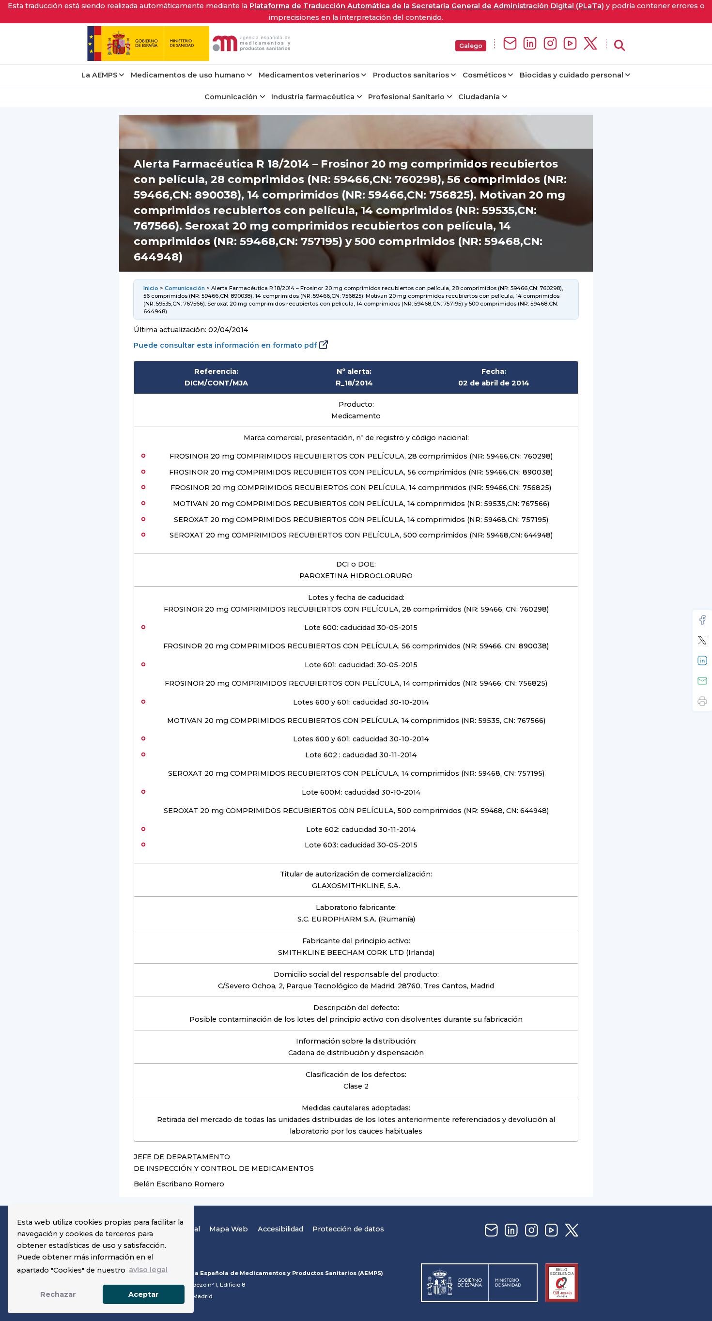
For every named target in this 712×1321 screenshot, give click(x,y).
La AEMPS (99, 75)
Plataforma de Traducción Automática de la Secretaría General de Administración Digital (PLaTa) (426, 5)
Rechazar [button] (58, 1294)
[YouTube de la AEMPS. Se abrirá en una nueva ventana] (570, 43)
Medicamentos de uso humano (188, 75)
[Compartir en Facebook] (702, 620)
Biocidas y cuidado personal (571, 75)
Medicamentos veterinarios (309, 75)
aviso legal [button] (148, 1269)
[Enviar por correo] (702, 681)
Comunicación (231, 96)
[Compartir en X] (702, 640)
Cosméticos (484, 75)
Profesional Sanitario (406, 96)
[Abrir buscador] (619, 45)
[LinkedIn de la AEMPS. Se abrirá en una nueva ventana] (530, 43)
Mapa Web (228, 1229)
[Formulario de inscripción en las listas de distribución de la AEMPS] (510, 43)
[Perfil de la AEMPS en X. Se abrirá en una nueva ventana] (590, 43)
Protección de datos (348, 1229)
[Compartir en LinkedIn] (702, 660)
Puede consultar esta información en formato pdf (225, 345)
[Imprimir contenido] (702, 701)
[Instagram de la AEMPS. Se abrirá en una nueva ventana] (550, 43)
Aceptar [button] (143, 1294)
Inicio (150, 288)
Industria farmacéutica (313, 96)
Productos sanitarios (411, 75)
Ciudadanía (479, 96)
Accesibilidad (280, 1229)
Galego (470, 45)
